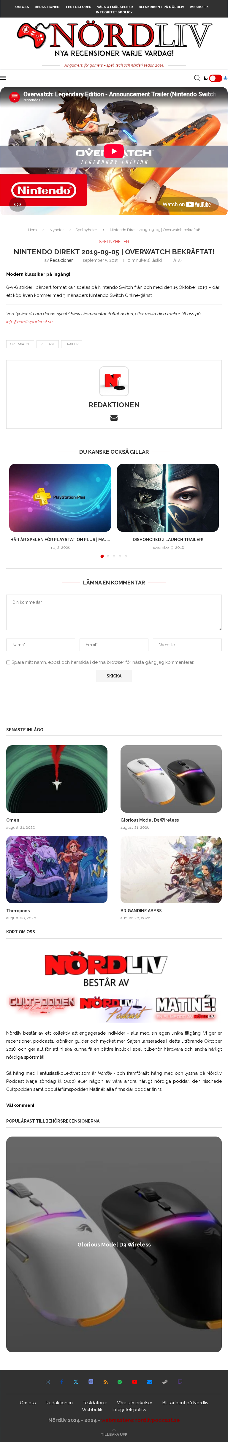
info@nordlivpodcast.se (29, 321)
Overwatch (20, 344)
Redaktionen (47, 7)
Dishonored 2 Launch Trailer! (168, 539)
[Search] (197, 78)
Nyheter (57, 230)
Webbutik (199, 7)
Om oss (22, 7)
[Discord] (91, 1382)
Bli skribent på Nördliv (161, 7)
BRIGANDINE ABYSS (141, 910)
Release (47, 344)
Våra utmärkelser (115, 7)
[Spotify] (120, 1382)
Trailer (71, 344)
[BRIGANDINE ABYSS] (171, 869)
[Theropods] (56, 869)
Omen (12, 820)
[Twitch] (180, 1382)
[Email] (149, 1382)
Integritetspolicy (114, 12)
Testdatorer (78, 7)
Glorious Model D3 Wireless (150, 820)
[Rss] (105, 1382)
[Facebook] (61, 1382)
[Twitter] (75, 1382)
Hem (32, 230)
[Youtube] (134, 1382)
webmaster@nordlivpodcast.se (140, 1420)
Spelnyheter (86, 230)
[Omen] (56, 779)
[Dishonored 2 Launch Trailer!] (168, 498)
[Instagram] (48, 1382)
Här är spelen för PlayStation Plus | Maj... (60, 539)
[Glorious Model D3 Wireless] (171, 779)
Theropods (18, 910)
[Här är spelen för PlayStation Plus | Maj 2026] (60, 498)
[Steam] (164, 1382)
